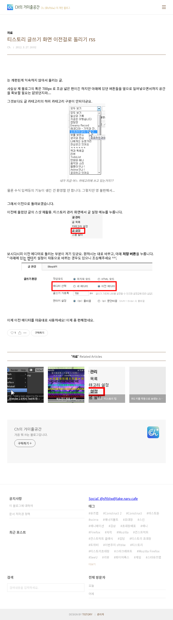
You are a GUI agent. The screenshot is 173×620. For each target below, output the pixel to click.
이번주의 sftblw (115, 545)
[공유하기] (19, 333)
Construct (135, 513)
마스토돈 (153, 513)
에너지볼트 (111, 519)
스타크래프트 (124, 551)
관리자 (100, 614)
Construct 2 (113, 513)
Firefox (95, 532)
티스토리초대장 (99, 551)
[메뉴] (164, 7)
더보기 (92, 564)
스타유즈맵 (154, 557)
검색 (80, 588)
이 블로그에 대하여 (21, 505)
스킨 (142, 519)
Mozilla (123, 532)
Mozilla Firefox (149, 551)
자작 (109, 532)
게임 (138, 557)
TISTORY (87, 614)
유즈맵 (94, 513)
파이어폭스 (122, 557)
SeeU (93, 557)
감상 (113, 526)
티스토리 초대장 (141, 538)
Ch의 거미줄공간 (28, 428)
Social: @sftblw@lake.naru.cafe (113, 498)
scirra (94, 519)
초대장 (129, 519)
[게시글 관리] (25, 333)
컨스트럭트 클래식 (101, 538)
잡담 (122, 538)
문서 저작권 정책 (19, 514)
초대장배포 (129, 526)
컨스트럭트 (142, 532)
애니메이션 (97, 526)
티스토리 (137, 545)
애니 (145, 526)
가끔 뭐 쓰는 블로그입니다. (31, 435)
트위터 (94, 545)
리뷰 (106, 557)
